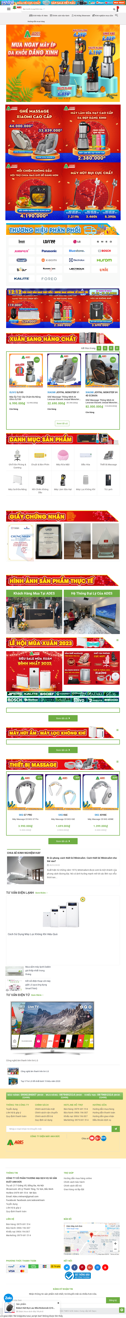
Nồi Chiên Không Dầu (40, 491)
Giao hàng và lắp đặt (74, 1189)
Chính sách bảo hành (61, 16)
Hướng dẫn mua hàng (103, 1109)
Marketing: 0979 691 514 (76, 1120)
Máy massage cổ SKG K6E (63, 819)
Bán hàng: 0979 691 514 (76, 1109)
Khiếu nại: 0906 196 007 (76, 1116)
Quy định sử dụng (43, 1120)
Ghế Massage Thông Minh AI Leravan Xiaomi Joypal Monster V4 (101, 401)
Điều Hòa (85, 464)
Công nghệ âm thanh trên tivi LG (35, 1071)
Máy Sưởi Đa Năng (17, 489)
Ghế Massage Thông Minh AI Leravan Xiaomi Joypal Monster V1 (63, 398)
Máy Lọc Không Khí (85, 489)
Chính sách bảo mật (45, 1109)
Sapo (94, 1311)
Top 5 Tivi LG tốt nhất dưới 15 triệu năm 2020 (40, 1081)
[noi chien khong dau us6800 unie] (101, 309)
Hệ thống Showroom (82, 16)
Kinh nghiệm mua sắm (104, 16)
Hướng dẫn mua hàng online (78, 1178)
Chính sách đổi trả (44, 1116)
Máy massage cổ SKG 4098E (100, 819)
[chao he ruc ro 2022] (63, 291)
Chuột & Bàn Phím (40, 464)
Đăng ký (113, 1300)
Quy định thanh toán (16, 1116)
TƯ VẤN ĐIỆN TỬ (18, 995)
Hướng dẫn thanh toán (104, 1112)
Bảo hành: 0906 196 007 (76, 1112)
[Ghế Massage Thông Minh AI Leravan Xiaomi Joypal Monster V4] (102, 370)
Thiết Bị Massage (108, 464)
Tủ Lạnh (108, 489)
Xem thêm (40, 893)
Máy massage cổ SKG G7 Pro (25, 819)
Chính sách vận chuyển (46, 1112)
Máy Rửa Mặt (63, 464)
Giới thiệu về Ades (40, 16)
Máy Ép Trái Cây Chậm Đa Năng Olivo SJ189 (25, 398)
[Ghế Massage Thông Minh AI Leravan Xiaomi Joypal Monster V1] (64, 370)
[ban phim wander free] (25, 309)
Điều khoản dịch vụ (102, 1120)
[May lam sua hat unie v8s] (63, 309)
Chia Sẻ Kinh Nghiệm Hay (24, 852)
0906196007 (29, 1094)
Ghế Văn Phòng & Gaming (17, 466)
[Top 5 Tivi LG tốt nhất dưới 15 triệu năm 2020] (13, 1081)
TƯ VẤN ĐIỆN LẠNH (20, 893)
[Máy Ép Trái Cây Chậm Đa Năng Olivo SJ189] (26, 370)
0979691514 (67, 1094)
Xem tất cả (62, 423)
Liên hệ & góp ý (13, 1112)
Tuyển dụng (12, 1109)
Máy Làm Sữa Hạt (63, 489)
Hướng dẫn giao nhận (103, 1116)
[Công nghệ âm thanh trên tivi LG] (13, 1071)
